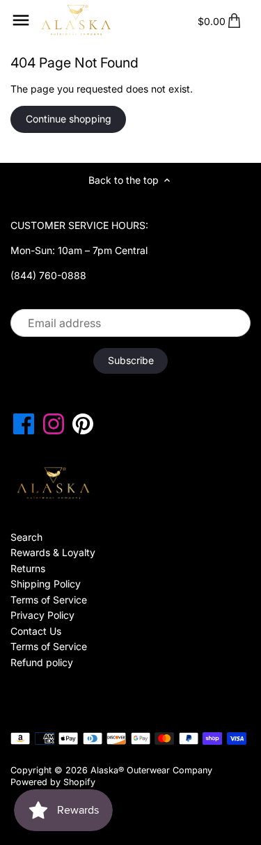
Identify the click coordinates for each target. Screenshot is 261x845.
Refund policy (41, 662)
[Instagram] (53, 423)
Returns (27, 568)
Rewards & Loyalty (52, 552)
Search (26, 537)
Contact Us (35, 631)
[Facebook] (23, 423)
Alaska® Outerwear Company (151, 770)
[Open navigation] (20, 20)
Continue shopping (68, 119)
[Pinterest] (82, 423)
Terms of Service (48, 600)
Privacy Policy (42, 615)
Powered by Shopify (52, 782)
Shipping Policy (45, 584)
